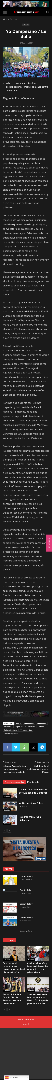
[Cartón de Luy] (10, 880)
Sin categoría (8, 960)
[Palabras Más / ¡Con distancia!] (10, 820)
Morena (41, 727)
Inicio (5, 19)
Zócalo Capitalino (11, 733)
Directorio (29, 1019)
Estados (31, 960)
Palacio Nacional (10, 730)
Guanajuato (41, 723)
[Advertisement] (26, 1053)
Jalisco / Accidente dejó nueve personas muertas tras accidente (14, 769)
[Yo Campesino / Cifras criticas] (10, 806)
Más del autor (33, 782)
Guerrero (8, 727)
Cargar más (25, 931)
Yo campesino (26, 730)
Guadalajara (29, 723)
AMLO (18, 723)
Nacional (31, 991)
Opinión (13, 19)
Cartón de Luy (26, 876)
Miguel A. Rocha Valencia (25, 727)
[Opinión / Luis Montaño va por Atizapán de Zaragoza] (10, 793)
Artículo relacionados (14, 782)
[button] (48, 12)
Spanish (13, 1077)
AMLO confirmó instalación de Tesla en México (38, 769)
